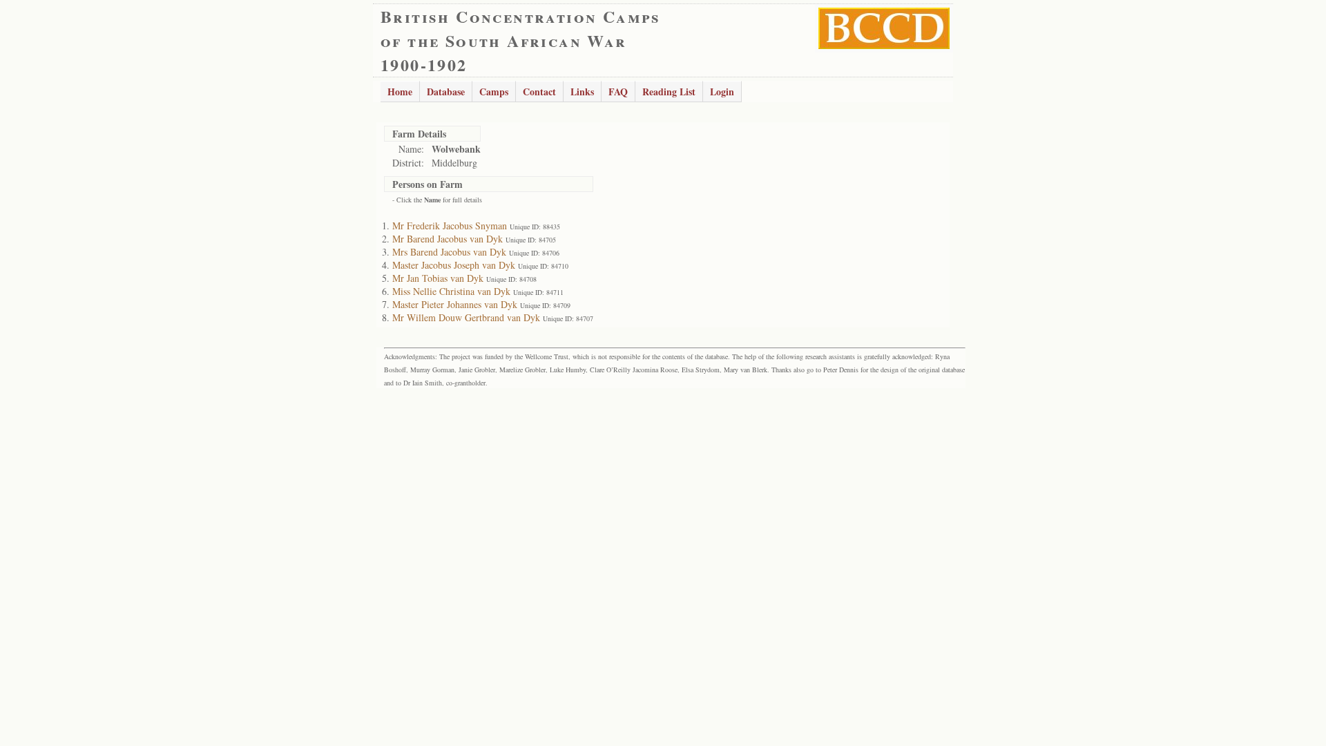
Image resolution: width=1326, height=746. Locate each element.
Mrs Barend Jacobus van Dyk (449, 251)
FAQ (618, 91)
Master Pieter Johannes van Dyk (454, 304)
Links (582, 91)
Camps (493, 91)
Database (446, 91)
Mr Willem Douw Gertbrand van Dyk (466, 317)
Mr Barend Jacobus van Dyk (447, 238)
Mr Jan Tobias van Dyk (437, 278)
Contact (539, 91)
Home (399, 91)
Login (722, 91)
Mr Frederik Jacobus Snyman (449, 225)
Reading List (668, 91)
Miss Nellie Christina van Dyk (451, 291)
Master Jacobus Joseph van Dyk (453, 264)
